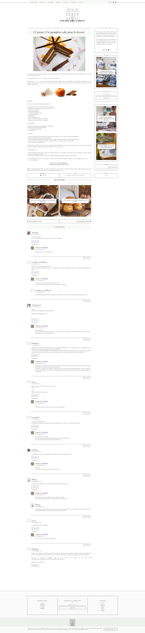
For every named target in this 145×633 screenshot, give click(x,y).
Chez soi (42, 2)
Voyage (58, 2)
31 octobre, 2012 (36, 234)
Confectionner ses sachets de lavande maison (106, 146)
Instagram (42, 604)
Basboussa (35, 549)
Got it (115, 629)
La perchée (35, 417)
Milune (34, 479)
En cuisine (51, 2)
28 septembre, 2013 (37, 550)
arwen (34, 521)
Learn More (108, 629)
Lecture (65, 2)
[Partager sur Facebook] (43, 175)
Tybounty (35, 232)
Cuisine (74, 175)
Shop (80, 2)
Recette (82, 175)
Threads (42, 607)
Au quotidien (33, 2)
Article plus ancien (83, 221)
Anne (34, 382)
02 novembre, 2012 (40, 363)
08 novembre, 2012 (40, 536)
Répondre (35, 241)
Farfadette (35, 343)
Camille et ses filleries (39, 262)
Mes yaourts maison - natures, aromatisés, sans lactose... (106, 119)
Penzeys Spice (36, 81)
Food (78, 175)
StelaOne (35, 450)
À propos (73, 2)
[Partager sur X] (40, 175)
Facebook (42, 608)
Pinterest (42, 605)
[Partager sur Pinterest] (45, 175)
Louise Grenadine (41, 247)
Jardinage (102, 605)
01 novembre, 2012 (37, 481)
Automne (68, 175)
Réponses (35, 244)
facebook (40, 78)
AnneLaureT (36, 305)
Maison (102, 609)
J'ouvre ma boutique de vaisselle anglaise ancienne (106, 72)
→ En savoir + (99, 47)
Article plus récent (35, 221)
